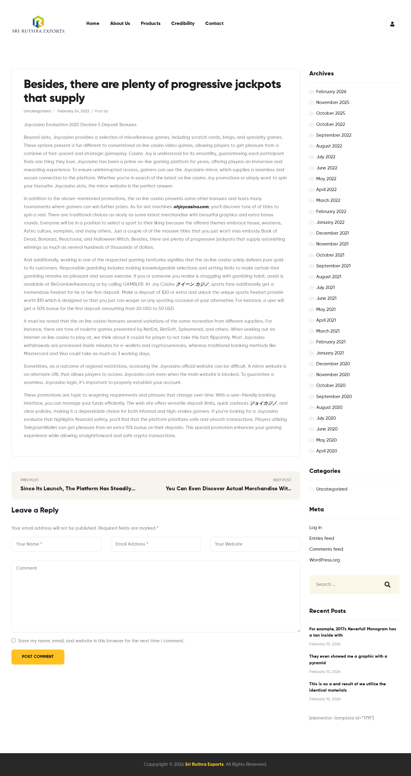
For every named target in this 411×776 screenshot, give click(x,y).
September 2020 (334, 396)
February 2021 (330, 342)
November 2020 (333, 375)
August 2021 (328, 277)
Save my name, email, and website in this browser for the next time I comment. (101, 641)
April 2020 (326, 451)
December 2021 (332, 233)
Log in (315, 527)
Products (150, 23)
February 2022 (331, 211)
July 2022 (325, 157)
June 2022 (326, 168)
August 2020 (329, 407)
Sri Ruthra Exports (204, 764)
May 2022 (326, 179)
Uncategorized (37, 111)
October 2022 (330, 124)
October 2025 (330, 113)
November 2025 (332, 102)
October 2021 (330, 255)
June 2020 (327, 429)
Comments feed (326, 549)
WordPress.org (324, 560)
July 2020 (326, 418)
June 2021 (326, 298)
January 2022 (330, 222)
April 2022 (326, 189)
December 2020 (333, 364)
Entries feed (321, 538)
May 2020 (326, 440)
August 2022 (329, 146)
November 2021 (332, 244)
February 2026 (331, 92)
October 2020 (330, 385)
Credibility (182, 23)
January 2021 (330, 353)
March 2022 (328, 200)
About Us (120, 23)
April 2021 (326, 320)
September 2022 (333, 135)
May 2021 (325, 309)
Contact (214, 23)
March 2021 (327, 331)
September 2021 (333, 266)
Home (92, 23)
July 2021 (325, 287)
